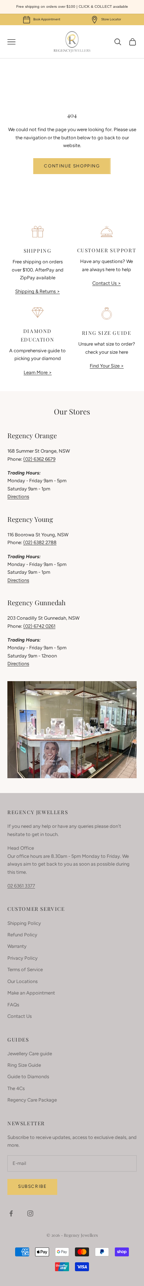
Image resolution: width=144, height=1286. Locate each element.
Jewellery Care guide (29, 1053)
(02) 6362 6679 (39, 459)
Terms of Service (25, 969)
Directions (18, 496)
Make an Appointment (31, 993)
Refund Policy (22, 934)
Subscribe (32, 1186)
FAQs (13, 1004)
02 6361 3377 (21, 886)
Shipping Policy (24, 923)
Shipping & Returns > (37, 291)
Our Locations (22, 981)
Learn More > (38, 372)
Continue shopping (72, 166)
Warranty (17, 946)
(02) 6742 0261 (39, 626)
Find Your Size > (107, 366)
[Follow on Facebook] (11, 1213)
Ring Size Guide (24, 1065)
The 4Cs (16, 1088)
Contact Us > (106, 283)
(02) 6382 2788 (39, 542)
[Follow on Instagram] (30, 1213)
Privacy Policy (22, 958)
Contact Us (19, 1016)
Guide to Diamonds (28, 1076)
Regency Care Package (32, 1100)
